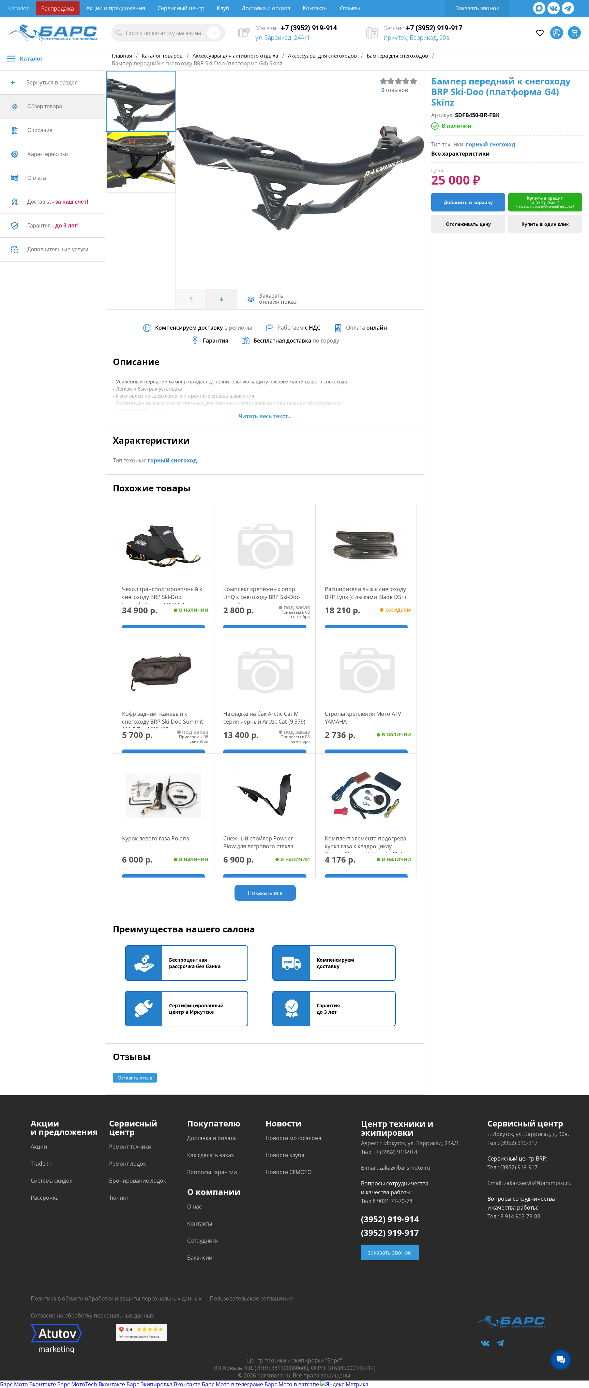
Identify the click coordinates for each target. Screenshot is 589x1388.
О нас (194, 1206)
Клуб (223, 8)
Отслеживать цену (468, 224)
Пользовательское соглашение (251, 1298)
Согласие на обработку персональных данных (92, 1315)
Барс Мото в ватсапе (292, 1384)
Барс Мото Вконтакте (28, 1384)
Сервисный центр (181, 8)
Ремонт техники (130, 1146)
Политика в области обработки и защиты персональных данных (116, 1298)
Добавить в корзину (468, 202)
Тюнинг (119, 1197)
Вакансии (199, 1257)
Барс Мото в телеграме (232, 1384)
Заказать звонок (477, 8)
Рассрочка (45, 1197)
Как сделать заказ (210, 1155)
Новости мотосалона (293, 1138)
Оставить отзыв (135, 1078)
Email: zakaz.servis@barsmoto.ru (529, 1183)
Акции (39, 1146)
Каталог (18, 8)
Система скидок (51, 1180)
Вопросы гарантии (212, 1172)
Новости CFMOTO (289, 1172)
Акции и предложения (115, 8)
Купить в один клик (545, 224)
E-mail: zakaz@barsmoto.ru (396, 1167)
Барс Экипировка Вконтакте (163, 1384)
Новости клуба (285, 1155)
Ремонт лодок (127, 1163)
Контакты (315, 8)
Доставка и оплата (266, 8)
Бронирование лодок (137, 1180)
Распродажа (57, 8)
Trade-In (41, 1163)
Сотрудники (202, 1240)
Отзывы (350, 8)
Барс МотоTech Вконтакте (91, 1384)
